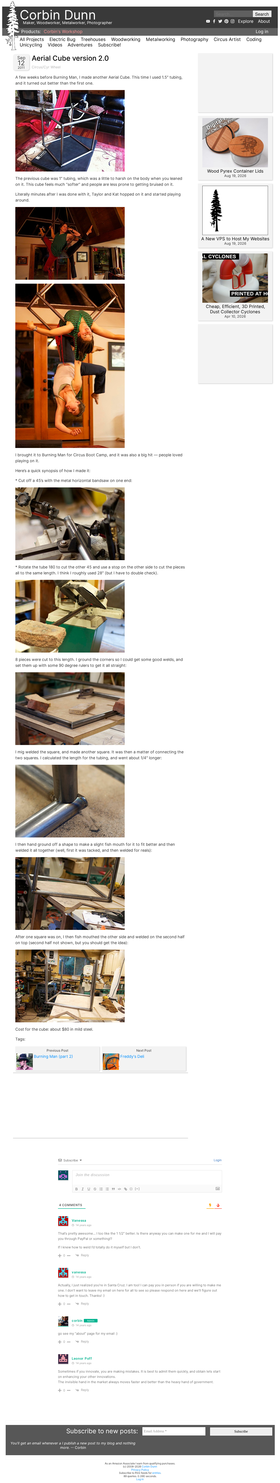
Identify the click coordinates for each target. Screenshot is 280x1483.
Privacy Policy (140, 1469)
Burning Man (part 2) (53, 1056)
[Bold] (77, 1189)
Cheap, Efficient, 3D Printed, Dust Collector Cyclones (235, 309)
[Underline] (89, 1189)
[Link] (125, 1189)
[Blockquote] (113, 1189)
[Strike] (95, 1189)
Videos (55, 45)
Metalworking (160, 39)
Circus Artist (227, 39)
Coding (254, 39)
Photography (194, 39)
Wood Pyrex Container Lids (235, 171)
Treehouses (93, 39)
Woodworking (125, 39)
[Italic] (83, 1189)
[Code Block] (119, 1189)
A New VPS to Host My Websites (235, 238)
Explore (246, 21)
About (264, 21)
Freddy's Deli (132, 1056)
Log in (262, 31)
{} (131, 1188)
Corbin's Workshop (63, 31)
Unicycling (31, 45)
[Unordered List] (107, 1189)
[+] (137, 1188)
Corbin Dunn (149, 1466)
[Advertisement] (100, 1105)
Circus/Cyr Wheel (46, 67)
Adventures (80, 45)
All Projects (32, 39)
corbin (77, 1320)
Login (217, 1160)
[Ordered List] (101, 1189)
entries (156, 1472)
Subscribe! (109, 45)
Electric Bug (62, 39)
